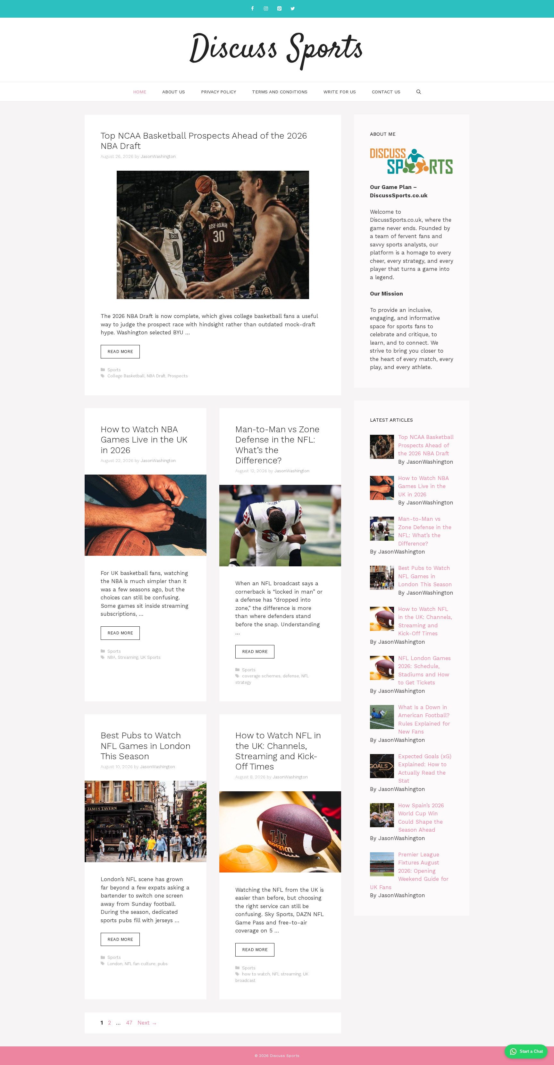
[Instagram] (265, 8)
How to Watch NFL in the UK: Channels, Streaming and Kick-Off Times (278, 751)
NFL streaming (286, 974)
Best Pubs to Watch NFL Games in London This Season (145, 745)
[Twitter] (292, 8)
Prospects (178, 376)
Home (139, 91)
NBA (111, 657)
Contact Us (386, 91)
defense (291, 676)
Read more (120, 351)
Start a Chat (531, 1051)
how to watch (256, 974)
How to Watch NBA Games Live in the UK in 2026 (144, 439)
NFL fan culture (140, 963)
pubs (163, 963)
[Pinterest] (279, 8)
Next (147, 1022)
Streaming (128, 657)
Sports (114, 369)
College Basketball (126, 376)
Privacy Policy (218, 91)
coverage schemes (261, 676)
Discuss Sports (277, 50)
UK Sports (150, 657)
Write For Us (339, 91)
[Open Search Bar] (418, 91)
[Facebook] (252, 8)
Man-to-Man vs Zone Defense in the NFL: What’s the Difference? (277, 445)
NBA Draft (156, 376)
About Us (173, 91)
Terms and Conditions (279, 91)
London (114, 963)
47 (130, 1022)
